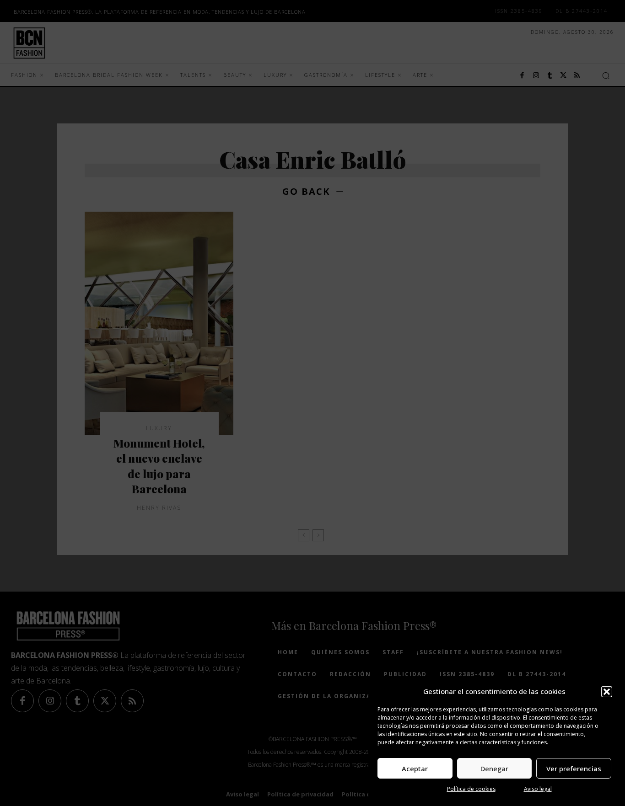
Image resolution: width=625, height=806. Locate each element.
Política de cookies (471, 789)
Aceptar (415, 768)
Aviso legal (538, 789)
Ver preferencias (573, 768)
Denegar (494, 768)
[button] (606, 691)
